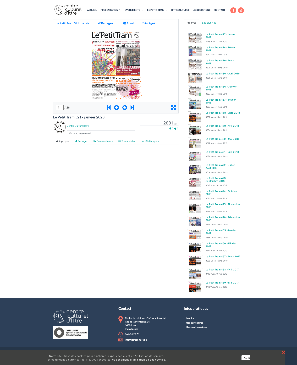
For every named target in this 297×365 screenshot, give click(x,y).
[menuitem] (92, 10)
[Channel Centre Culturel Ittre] (59, 126)
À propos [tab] (63, 141)
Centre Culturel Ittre (78, 125)
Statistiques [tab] (152, 141)
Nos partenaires (194, 322)
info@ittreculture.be (136, 339)
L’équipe (190, 318)
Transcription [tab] (128, 141)
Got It (247, 358)
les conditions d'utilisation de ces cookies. (139, 359)
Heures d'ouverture (196, 327)
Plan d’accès (131, 329)
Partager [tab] (82, 141)
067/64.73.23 (132, 334)
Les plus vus (209, 22)
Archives (191, 22)
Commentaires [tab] (104, 141)
